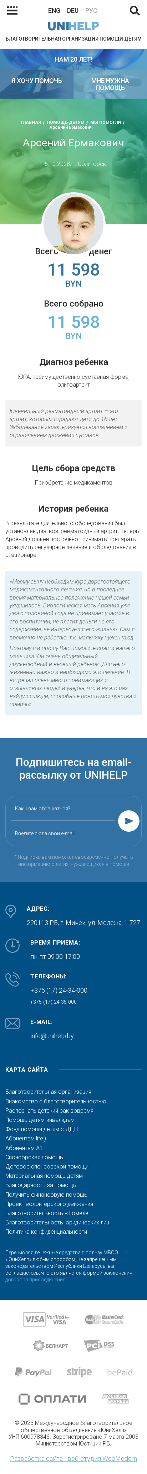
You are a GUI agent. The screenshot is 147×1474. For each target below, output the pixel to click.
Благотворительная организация (48, 1092)
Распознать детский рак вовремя (49, 1111)
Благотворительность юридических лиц (57, 1222)
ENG (54, 10)
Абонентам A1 (24, 1148)
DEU (72, 10)
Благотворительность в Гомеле (46, 1213)
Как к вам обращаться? (42, 808)
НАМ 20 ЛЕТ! (73, 59)
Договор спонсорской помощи (46, 1167)
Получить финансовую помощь (46, 1195)
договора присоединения (35, 1279)
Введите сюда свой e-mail (45, 833)
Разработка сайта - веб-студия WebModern (73, 1458)
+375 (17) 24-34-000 (58, 990)
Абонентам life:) (25, 1138)
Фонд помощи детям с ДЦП (41, 1129)
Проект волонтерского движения (49, 1204)
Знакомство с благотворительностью (55, 1101)
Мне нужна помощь (110, 84)
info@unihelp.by (52, 1036)
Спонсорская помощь (34, 1157)
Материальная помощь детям (44, 1176)
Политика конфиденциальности (46, 1232)
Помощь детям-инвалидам (40, 1120)
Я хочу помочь (36, 80)
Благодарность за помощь (40, 1185)
